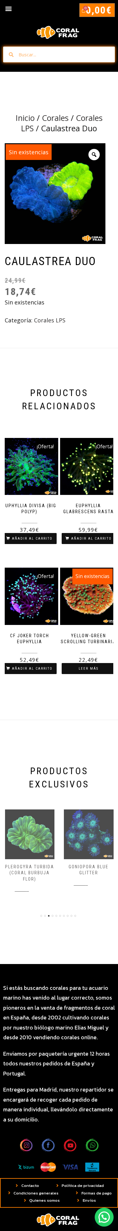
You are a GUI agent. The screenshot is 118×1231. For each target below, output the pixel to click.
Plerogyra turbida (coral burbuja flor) (29, 873)
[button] (8, 8)
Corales (55, 117)
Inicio (25, 117)
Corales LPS (49, 320)
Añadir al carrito (32, 538)
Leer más (88, 669)
